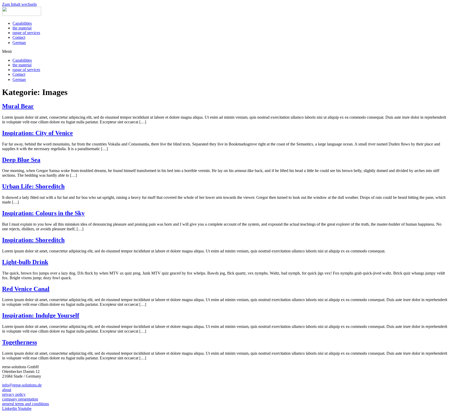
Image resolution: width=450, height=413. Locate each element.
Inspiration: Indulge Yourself (40, 315)
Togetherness (19, 342)
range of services (26, 32)
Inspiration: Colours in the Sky (43, 213)
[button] (225, 51)
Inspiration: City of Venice (37, 133)
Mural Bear (18, 106)
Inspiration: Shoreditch (33, 240)
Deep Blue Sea (21, 159)
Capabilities (22, 23)
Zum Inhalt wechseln (19, 4)
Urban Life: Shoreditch (33, 186)
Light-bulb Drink (25, 262)
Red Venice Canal (25, 288)
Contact (18, 37)
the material (22, 28)
